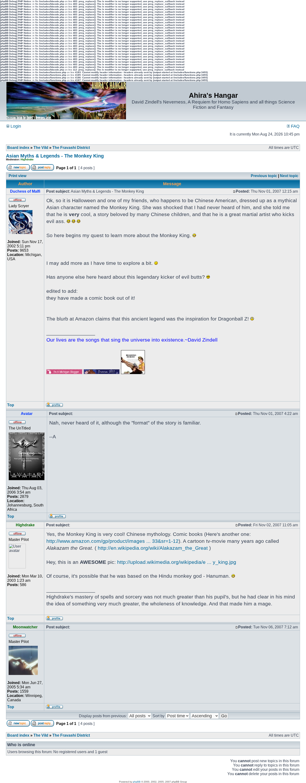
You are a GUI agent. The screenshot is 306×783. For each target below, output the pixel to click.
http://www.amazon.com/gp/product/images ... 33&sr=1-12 (112, 541)
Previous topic (264, 176)
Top (10, 405)
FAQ (295, 126)
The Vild (40, 148)
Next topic (289, 176)
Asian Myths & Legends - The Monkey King (55, 155)
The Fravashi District (71, 148)
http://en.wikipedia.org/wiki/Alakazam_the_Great (153, 548)
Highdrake (27, 159)
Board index (18, 148)
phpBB (137, 781)
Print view (17, 176)
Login (15, 126)
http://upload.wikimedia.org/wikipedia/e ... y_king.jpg (176, 562)
